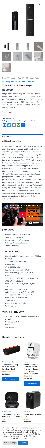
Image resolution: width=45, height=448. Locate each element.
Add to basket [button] (10, 379)
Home (4, 78)
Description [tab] (7, 137)
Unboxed (30, 82)
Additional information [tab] (11, 141)
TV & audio (12, 78)
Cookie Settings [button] (10, 443)
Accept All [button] (23, 443)
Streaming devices (9, 82)
